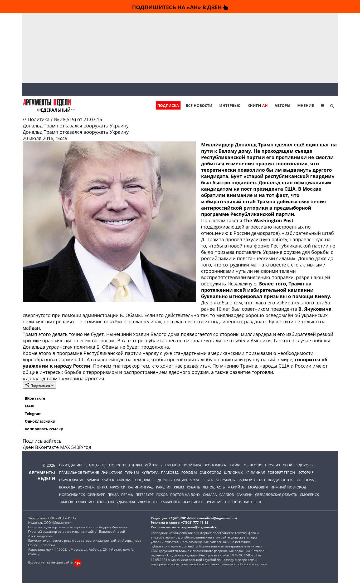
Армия (93, 479)
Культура (150, 472)
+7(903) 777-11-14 (194, 522)
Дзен (28, 447)
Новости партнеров (243, 502)
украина (73, 378)
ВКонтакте (35, 398)
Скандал (125, 479)
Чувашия (214, 502)
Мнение (305, 105)
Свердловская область (276, 494)
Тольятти (105, 502)
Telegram (33, 413)
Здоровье (305, 465)
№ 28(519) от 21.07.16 (78, 119)
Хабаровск (170, 502)
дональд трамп (42, 378)
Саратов (226, 494)
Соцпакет (144, 479)
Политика (39, 119)
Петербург (144, 494)
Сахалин (244, 494)
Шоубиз (272, 465)
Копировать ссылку (44, 428)
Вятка (102, 487)
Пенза (113, 494)
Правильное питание (79, 472)
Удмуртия (125, 502)
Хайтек (107, 479)
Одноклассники (40, 421)
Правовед (170, 472)
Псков (162, 494)
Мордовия (258, 487)
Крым (179, 487)
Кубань (193, 487)
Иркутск (117, 487)
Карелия (163, 487)
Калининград (140, 487)
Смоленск (309, 494)
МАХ (65, 447)
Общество (253, 465)
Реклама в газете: (165, 522)
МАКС (30, 405)
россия (94, 378)
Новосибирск (72, 494)
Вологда (67, 487)
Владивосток (280, 479)
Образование (71, 479)
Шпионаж (233, 472)
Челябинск (193, 502)
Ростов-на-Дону (185, 494)
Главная (92, 465)
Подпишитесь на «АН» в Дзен (177, 7)
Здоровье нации (171, 479)
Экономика (215, 465)
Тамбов (66, 502)
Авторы (282, 105)
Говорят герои (281, 472)
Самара (210, 494)
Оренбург (96, 494)
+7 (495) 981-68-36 (182, 518)
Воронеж (86, 487)
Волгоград (305, 479)
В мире (234, 465)
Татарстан (85, 502)
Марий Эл (236, 487)
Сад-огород (210, 472)
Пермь (127, 494)
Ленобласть (214, 487)
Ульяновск (148, 502)
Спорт (288, 465)
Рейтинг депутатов (162, 465)
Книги (257, 105)
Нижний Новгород (288, 487)
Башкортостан (251, 479)
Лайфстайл (111, 472)
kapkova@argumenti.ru (200, 527)
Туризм (132, 472)
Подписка (168, 105)
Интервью (230, 105)
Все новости (199, 105)
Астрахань (225, 479)
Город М (189, 472)
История (306, 472)
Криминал (255, 472)
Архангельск (201, 479)
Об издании (70, 465)
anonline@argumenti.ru (218, 518)
